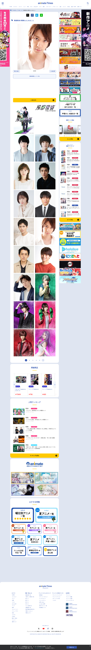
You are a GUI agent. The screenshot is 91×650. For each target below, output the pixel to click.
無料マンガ (79, 6)
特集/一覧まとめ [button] (28, 593)
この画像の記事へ (33, 100)
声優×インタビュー (29, 611)
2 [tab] (66, 135)
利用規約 (41, 595)
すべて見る (70, 219)
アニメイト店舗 (69, 598)
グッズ (40, 6)
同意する (71, 647)
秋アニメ (27, 602)
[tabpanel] (70, 129)
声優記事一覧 (28, 607)
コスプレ (64, 6)
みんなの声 (36, 6)
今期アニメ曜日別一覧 (30, 596)
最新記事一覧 (28, 595)
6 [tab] (73, 135)
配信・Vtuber (73, 6)
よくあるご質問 (42, 603)
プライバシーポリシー (43, 596)
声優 (28, 6)
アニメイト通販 (69, 596)
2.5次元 (68, 6)
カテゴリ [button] (13, 593)
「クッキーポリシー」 (39, 648)
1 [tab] (64, 135)
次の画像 (52, 71)
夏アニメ (27, 600)
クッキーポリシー (42, 598)
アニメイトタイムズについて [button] (45, 593)
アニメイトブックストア (57, 595)
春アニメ (27, 598)
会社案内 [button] (68, 593)
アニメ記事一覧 (28, 605)
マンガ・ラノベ (48, 6)
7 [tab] (75, 135)
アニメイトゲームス (56, 596)
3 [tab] (68, 135)
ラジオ (31, 6)
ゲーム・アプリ (55, 6)
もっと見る (70, 139)
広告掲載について (42, 607)
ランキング (15, 6)
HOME (11, 6)
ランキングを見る (34, 455)
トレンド (20, 6)
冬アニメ (27, 603)
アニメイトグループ (70, 600)
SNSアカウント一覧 (43, 605)
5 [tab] (72, 135)
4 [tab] (70, 135)
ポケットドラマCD (56, 598)
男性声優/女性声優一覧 (30, 609)
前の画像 (17, 71)
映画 (43, 6)
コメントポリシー (42, 600)
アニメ (24, 6)
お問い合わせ (41, 602)
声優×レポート (28, 612)
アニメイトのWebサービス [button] (57, 593)
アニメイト (68, 595)
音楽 (60, 6)
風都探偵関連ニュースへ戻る (35, 76)
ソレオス (54, 600)
